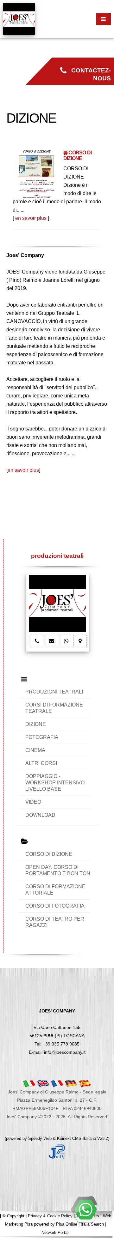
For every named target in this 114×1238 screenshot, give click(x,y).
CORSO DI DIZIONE (48, 854)
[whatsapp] (85, 1209)
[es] (85, 1083)
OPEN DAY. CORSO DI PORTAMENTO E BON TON (57, 870)
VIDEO (33, 802)
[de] (71, 1083)
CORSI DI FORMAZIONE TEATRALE (54, 708)
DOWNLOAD (40, 815)
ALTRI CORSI (41, 763)
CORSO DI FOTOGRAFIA (55, 906)
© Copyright (13, 1216)
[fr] (57, 1083)
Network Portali (55, 1232)
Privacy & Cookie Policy (50, 1216)
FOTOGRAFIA (41, 737)
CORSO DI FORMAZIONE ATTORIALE (55, 890)
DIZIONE (35, 724)
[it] (29, 1083)
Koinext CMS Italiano (77, 1138)
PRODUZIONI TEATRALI (54, 691)
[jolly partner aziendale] (57, 1151)
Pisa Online (66, 1224)
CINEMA (35, 750)
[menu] (103, 19)
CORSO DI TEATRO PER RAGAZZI (54, 922)
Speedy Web (40, 1138)
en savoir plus (31, 218)
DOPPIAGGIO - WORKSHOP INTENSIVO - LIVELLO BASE (56, 783)
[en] (43, 1083)
